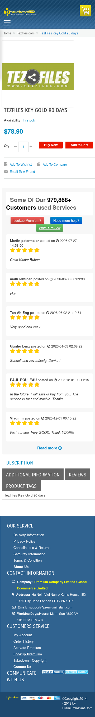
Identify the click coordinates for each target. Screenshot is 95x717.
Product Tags (21, 486)
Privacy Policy (24, 541)
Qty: (7, 145)
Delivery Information (28, 534)
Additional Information (33, 475)
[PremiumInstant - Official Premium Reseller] (25, 12)
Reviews (77, 475)
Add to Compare (55, 164)
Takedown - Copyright (29, 660)
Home (7, 33)
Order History (23, 641)
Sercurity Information (29, 553)
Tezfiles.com (26, 33)
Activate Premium (27, 647)
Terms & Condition (27, 560)
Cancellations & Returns (31, 547)
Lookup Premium (27, 653)
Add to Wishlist (21, 164)
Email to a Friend (22, 171)
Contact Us (22, 666)
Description (19, 463)
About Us (20, 566)
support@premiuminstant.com (50, 607)
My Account (22, 634)
